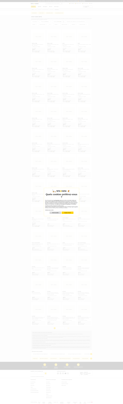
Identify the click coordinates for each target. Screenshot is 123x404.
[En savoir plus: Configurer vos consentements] (55, 213)
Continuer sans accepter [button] (49, 209)
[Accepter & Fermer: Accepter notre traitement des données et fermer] (67, 213)
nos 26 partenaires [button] (57, 200)
